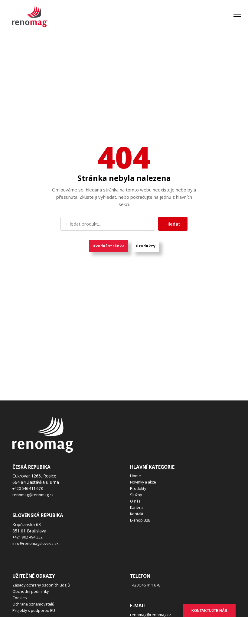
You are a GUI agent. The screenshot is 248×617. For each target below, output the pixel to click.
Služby (136, 494)
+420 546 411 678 (27, 488)
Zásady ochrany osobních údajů (41, 585)
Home (135, 475)
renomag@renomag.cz (33, 494)
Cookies (19, 597)
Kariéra (136, 507)
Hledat (172, 224)
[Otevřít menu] (237, 16)
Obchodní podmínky (30, 591)
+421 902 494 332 (27, 537)
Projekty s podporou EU (33, 610)
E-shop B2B (140, 520)
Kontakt (136, 513)
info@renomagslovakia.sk (35, 543)
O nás (135, 501)
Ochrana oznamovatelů (33, 604)
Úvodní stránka (109, 246)
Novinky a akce (143, 482)
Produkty (145, 246)
